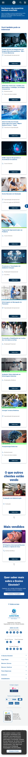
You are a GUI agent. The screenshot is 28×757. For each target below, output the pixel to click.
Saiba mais (15, 63)
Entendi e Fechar (14, 751)
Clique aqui (16, 713)
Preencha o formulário (14, 594)
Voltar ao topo (14, 604)
